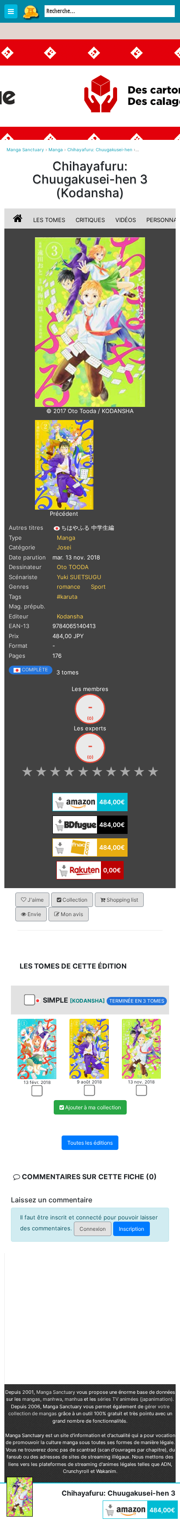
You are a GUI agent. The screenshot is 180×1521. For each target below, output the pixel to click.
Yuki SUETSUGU (79, 576)
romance (68, 586)
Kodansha (70, 616)
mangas (31, 1399)
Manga (30, 11)
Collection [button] (74, 899)
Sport (98, 586)
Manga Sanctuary (55, 1392)
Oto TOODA (73, 566)
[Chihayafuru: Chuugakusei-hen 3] (141, 1048)
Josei (64, 547)
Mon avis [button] (71, 914)
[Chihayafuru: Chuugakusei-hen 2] (64, 464)
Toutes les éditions (90, 1142)
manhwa (52, 1399)
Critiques (90, 219)
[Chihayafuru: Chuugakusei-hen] (90, 321)
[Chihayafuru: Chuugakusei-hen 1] (36, 1048)
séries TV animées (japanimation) (135, 1399)
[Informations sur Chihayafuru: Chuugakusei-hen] (18, 219)
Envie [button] (33, 914)
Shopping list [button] (121, 899)
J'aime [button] (35, 899)
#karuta (67, 596)
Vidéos (125, 219)
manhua (74, 1399)
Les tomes (49, 219)
